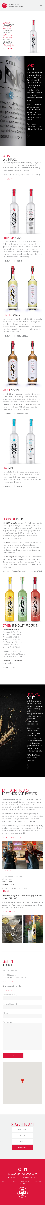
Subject (5, 1013)
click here (5, 891)
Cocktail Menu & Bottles (11, 837)
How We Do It (14, 1177)
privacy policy (25, 1181)
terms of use (37, 1181)
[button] (22, 1081)
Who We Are (14, 1174)
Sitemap (22, 1183)
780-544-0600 (9, 982)
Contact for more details (12, 912)
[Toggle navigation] (41, 5)
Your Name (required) (10, 995)
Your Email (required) (10, 1004)
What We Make (29, 1174)
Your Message (7, 1022)
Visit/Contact (30, 1177)
